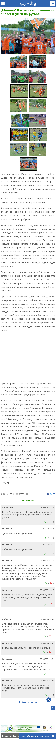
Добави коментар (28, 702)
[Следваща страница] (53, 708)
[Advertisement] (28, 356)
